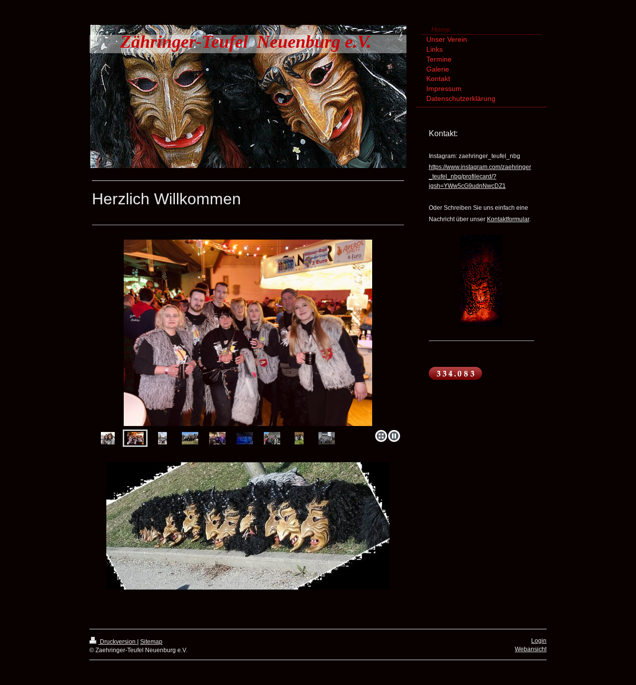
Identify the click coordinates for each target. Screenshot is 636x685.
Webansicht (531, 649)
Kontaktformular (508, 219)
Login (539, 640)
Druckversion (117, 641)
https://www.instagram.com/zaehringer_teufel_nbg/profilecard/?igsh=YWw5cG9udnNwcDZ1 (480, 176)
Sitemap (151, 641)
